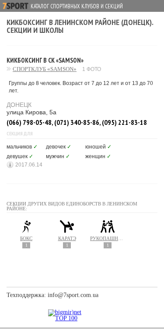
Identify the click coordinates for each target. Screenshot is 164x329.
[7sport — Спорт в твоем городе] (15, 6)
